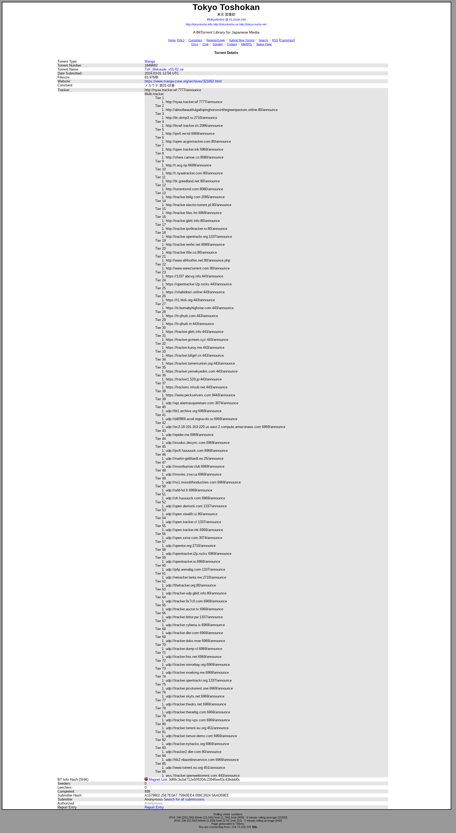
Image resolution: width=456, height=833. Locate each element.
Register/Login (215, 40)
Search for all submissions (184, 799)
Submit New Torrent (241, 40)
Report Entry (154, 807)
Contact (232, 44)
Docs (194, 44)
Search (263, 40)
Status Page (264, 44)
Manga (150, 61)
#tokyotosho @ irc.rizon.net (226, 19)
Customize (195, 40)
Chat (205, 44)
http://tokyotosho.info (199, 24)
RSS (275, 40)
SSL (180, 40)
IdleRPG (246, 44)
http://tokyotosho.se (226, 24)
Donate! (218, 44)
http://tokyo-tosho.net (253, 24)
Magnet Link (158, 779)
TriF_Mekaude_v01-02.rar (164, 69)
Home (172, 40)
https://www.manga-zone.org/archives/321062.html (183, 81)
